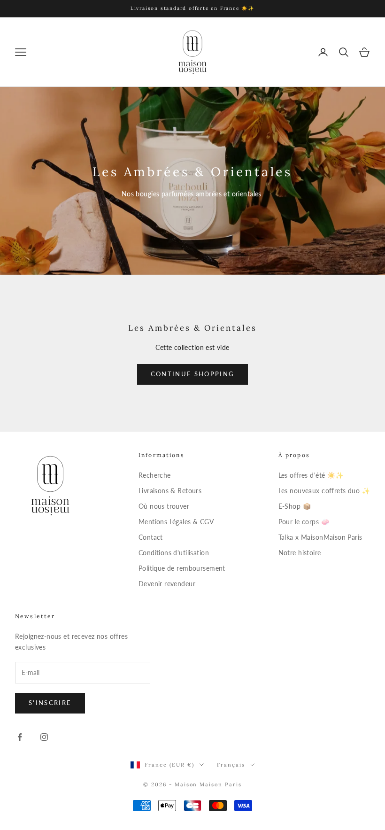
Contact (151, 537)
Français (231, 764)
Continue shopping (193, 374)
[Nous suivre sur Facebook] (19, 737)
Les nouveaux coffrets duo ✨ (324, 491)
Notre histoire (299, 553)
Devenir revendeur (167, 584)
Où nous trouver (164, 506)
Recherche (155, 475)
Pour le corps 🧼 (303, 522)
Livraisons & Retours (170, 491)
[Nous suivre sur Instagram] (44, 737)
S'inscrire (50, 702)
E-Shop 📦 (294, 506)
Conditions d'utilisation (174, 553)
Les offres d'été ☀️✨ (311, 475)
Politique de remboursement (182, 568)
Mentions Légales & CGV (176, 522)
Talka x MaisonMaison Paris (320, 537)
